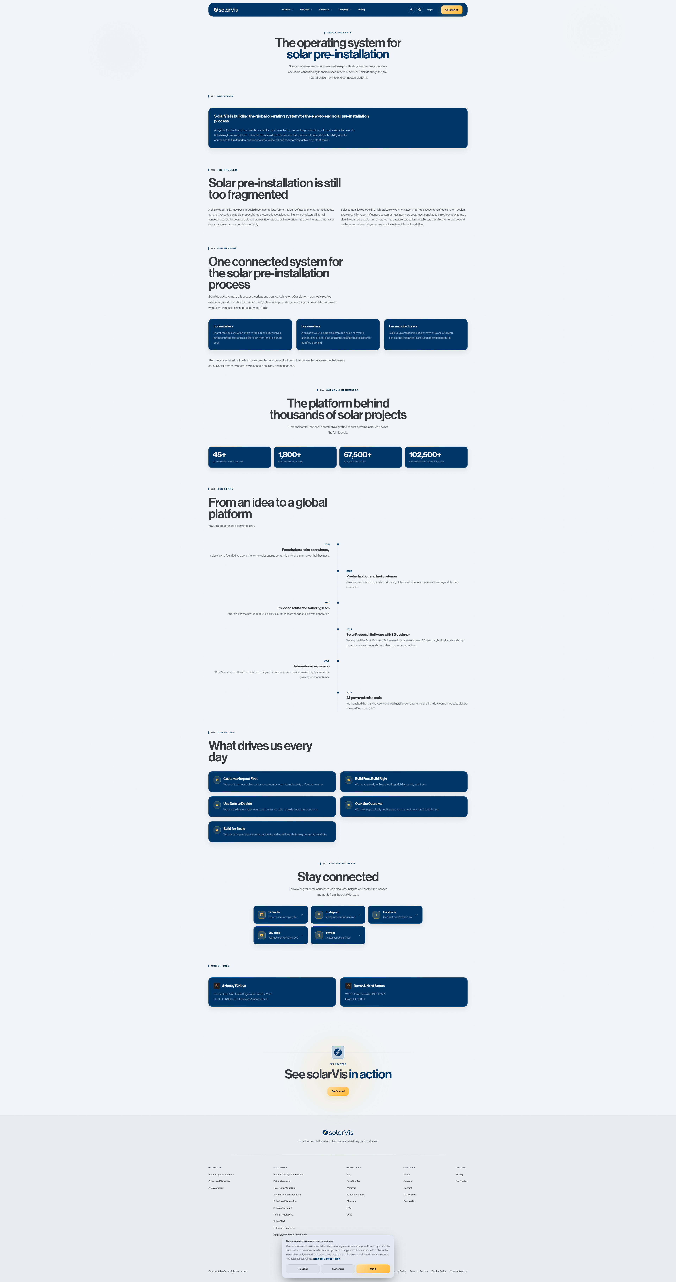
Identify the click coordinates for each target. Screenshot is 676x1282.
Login (430, 9)
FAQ (348, 1208)
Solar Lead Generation (284, 1201)
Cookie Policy (438, 1271)
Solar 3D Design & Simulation (288, 1174)
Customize (338, 1268)
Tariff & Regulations (283, 1214)
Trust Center (409, 1194)
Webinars (351, 1187)
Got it (373, 1268)
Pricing (361, 9)
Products (285, 9)
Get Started (451, 9)
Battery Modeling (282, 1181)
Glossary (351, 1201)
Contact (407, 1187)
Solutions (304, 9)
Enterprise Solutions (284, 1228)
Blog (348, 1174)
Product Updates (355, 1194)
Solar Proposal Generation (287, 1194)
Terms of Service (419, 1271)
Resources (324, 9)
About (406, 1174)
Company (343, 9)
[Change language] (419, 9)
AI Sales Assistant (282, 1208)
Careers (407, 1181)
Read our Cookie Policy (326, 1258)
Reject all (303, 1268)
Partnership (409, 1201)
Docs (349, 1214)
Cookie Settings (459, 1271)
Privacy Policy (398, 1271)
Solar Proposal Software (221, 1174)
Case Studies (353, 1181)
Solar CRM (279, 1221)
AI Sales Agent (215, 1187)
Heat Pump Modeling (284, 1187)
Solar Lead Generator (219, 1181)
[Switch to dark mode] (411, 9)
